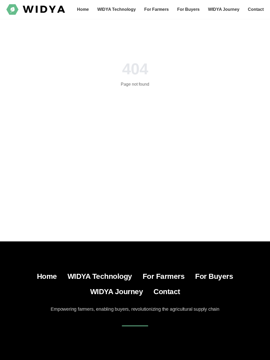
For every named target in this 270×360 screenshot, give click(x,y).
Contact (256, 9)
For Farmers (156, 9)
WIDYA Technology (116, 9)
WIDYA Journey (223, 9)
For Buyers (188, 9)
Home (83, 9)
